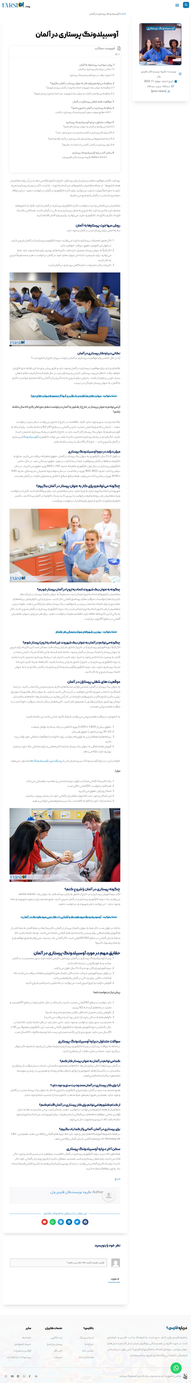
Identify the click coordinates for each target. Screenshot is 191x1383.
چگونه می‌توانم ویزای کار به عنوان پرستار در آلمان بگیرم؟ (81, 83)
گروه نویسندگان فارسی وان (70, 1192)
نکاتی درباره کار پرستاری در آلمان (94, 69)
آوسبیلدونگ (30, 437)
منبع (117, 1179)
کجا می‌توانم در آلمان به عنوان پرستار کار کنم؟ (87, 127)
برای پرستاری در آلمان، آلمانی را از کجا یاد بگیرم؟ (86, 145)
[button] (186, 5)
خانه (123, 14)
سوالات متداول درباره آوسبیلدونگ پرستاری (89, 122)
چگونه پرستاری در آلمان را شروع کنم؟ (91, 108)
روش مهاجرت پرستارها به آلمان (95, 65)
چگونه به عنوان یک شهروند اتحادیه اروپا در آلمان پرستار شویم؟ (78, 88)
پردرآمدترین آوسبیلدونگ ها (46, 761)
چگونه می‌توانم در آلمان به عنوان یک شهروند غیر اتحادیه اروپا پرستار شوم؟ (72, 94)
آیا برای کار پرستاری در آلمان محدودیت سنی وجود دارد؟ (83, 133)
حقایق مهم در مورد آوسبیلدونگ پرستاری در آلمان (80, 112)
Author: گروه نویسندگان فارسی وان (80, 157)
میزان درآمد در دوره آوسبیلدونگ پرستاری (90, 75)
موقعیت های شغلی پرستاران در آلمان (92, 102)
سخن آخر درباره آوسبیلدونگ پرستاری (92, 153)
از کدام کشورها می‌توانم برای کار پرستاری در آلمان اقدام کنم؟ (79, 139)
